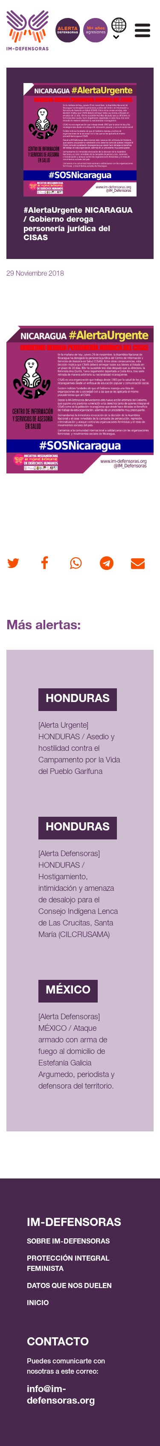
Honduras (78, 699)
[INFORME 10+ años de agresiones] (95, 30)
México (68, 991)
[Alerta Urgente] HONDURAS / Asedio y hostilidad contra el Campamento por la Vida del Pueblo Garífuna (79, 749)
